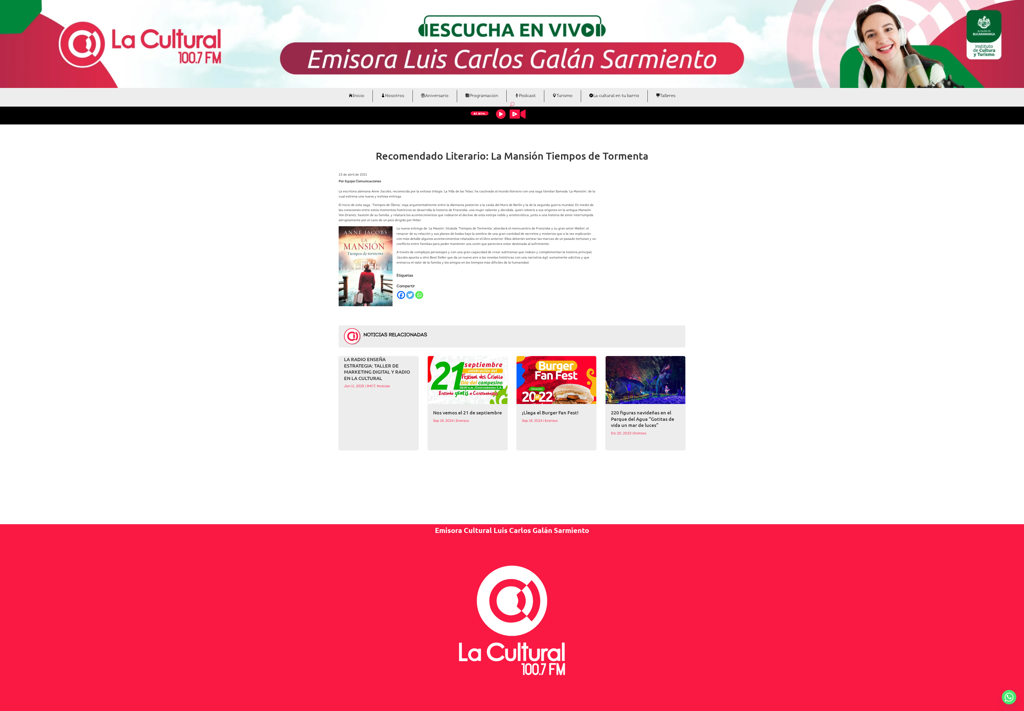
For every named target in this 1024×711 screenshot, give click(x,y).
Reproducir (501, 114)
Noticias (383, 386)
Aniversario (437, 96)
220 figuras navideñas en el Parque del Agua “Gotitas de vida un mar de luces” (642, 418)
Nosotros (394, 96)
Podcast (527, 96)
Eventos (462, 421)
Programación (483, 96)
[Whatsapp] (419, 295)
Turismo (565, 96)
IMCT (371, 386)
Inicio (358, 96)
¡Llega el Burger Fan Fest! (550, 412)
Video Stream (518, 114)
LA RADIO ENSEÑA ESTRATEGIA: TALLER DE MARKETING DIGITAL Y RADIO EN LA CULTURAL (377, 368)
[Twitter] (410, 295)
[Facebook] (401, 295)
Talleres (667, 96)
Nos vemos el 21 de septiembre (467, 412)
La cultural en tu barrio (616, 96)
